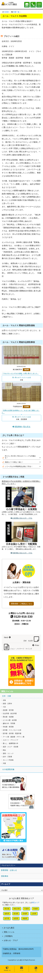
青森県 (25, 918)
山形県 (34, 913)
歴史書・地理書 (8, 717)
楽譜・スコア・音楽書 (10, 747)
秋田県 (16, 918)
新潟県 (16, 913)
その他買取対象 (8, 769)
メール (21, 970)
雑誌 (4, 750)
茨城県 (35, 909)
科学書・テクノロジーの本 (12, 730)
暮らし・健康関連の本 (10, 743)
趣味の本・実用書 (9, 723)
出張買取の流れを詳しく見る (22, 518)
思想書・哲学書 (8, 710)
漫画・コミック (8, 753)
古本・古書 (6, 696)
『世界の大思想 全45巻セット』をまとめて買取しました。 (20, 412)
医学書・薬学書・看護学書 (12, 733)
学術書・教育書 (8, 727)
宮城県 (25, 913)
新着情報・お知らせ (9, 870)
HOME (6, 12)
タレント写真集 (8, 760)
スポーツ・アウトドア (10, 740)
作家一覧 (16, 12)
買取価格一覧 (7, 970)
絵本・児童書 (7, 757)
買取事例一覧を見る (22, 427)
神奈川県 (17, 909)
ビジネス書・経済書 (10, 720)
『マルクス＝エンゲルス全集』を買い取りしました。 (20, 373)
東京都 (7, 909)
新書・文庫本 (7, 703)
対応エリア (35, 902)
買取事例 (4, 876)
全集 (4, 700)
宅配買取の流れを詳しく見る (22, 553)
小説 (4, 707)
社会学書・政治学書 (10, 713)
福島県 (7, 913)
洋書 (4, 763)
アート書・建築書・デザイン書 (13, 737)
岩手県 (7, 918)
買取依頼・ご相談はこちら (21, 604)
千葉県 (26, 909)
